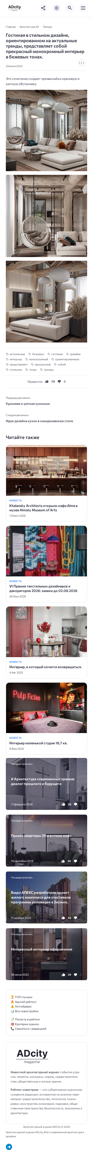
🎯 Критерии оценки (25, 1024)
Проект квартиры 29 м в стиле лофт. (41, 835)
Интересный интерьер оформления (41, 949)
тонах (33, 369)
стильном (16, 369)
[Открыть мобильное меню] (83, 8)
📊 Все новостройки (24, 1011)
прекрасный (43, 364)
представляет (19, 364)
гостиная (57, 354)
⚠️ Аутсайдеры (21, 1006)
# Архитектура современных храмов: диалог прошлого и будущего (43, 781)
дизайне (75, 354)
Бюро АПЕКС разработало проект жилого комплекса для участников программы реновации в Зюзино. (41, 897)
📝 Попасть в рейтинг (25, 1019)
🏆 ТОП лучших (21, 997)
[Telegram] (9, 1147)
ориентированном (67, 359)
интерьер (16, 359)
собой (62, 364)
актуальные (17, 354)
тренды (49, 369)
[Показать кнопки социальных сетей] (43, 8)
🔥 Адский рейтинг (24, 1002)
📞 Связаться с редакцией (28, 1028)
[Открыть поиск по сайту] (70, 8)
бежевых (38, 354)
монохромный (38, 359)
